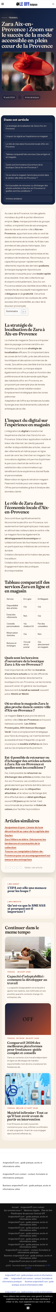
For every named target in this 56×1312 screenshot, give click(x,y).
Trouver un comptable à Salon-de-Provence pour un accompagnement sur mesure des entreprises (27, 855)
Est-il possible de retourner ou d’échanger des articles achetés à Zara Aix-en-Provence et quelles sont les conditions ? (27, 188)
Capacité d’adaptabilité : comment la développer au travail (27, 979)
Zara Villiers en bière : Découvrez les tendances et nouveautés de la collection (25, 843)
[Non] (52, 1302)
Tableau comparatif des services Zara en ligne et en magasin (28, 155)
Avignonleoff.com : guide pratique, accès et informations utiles (28, 1217)
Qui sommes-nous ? (13, 1210)
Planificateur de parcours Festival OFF (28, 1213)
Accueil (15, 1207)
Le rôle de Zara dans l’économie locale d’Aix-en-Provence (27, 145)
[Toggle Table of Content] (22, 311)
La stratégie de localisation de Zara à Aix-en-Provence (26, 127)
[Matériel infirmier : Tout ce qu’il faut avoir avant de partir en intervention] (28, 1089)
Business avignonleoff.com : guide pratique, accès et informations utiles (28, 1256)
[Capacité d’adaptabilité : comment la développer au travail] (28, 952)
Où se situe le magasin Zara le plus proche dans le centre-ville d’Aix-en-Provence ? (27, 176)
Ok (28, 1308)
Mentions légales (32, 1210)
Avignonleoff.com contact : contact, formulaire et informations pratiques (28, 1251)
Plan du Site (46, 1210)
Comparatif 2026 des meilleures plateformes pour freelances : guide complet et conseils (24, 1048)
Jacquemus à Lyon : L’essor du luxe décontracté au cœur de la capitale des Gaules (27, 831)
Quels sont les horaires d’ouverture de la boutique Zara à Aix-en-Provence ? (24, 166)
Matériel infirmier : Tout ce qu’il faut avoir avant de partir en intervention (27, 1116)
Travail (13, 18)
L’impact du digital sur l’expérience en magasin (27, 136)
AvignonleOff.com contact (32, 1207)
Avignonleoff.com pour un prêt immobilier (28, 1261)
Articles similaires (14, 198)
